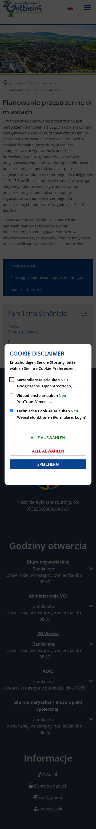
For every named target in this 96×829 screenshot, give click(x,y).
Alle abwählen (48, 451)
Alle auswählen (48, 437)
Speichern (48, 464)
